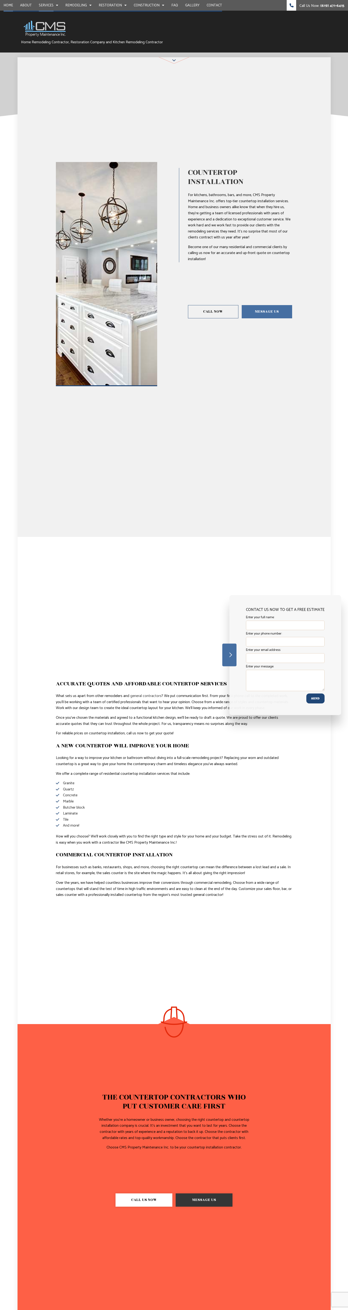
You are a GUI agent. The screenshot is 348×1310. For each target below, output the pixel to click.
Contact (214, 5)
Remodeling (76, 5)
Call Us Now (144, 1200)
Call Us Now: (321, 6)
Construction (147, 5)
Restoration (110, 5)
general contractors (145, 696)
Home (8, 5)
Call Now (213, 311)
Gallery (192, 5)
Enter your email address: (263, 650)
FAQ (174, 5)
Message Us (267, 311)
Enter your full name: (260, 617)
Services (46, 5)
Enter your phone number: (264, 633)
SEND (315, 698)
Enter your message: (260, 666)
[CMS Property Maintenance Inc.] (44, 28)
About (26, 5)
